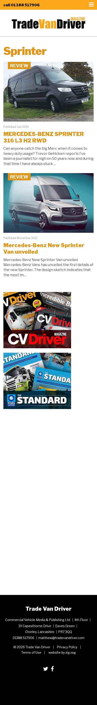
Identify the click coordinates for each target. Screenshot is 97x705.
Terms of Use (31, 652)
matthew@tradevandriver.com (61, 638)
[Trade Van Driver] (48, 22)
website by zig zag (62, 652)
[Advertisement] (37, 442)
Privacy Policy (67, 647)
